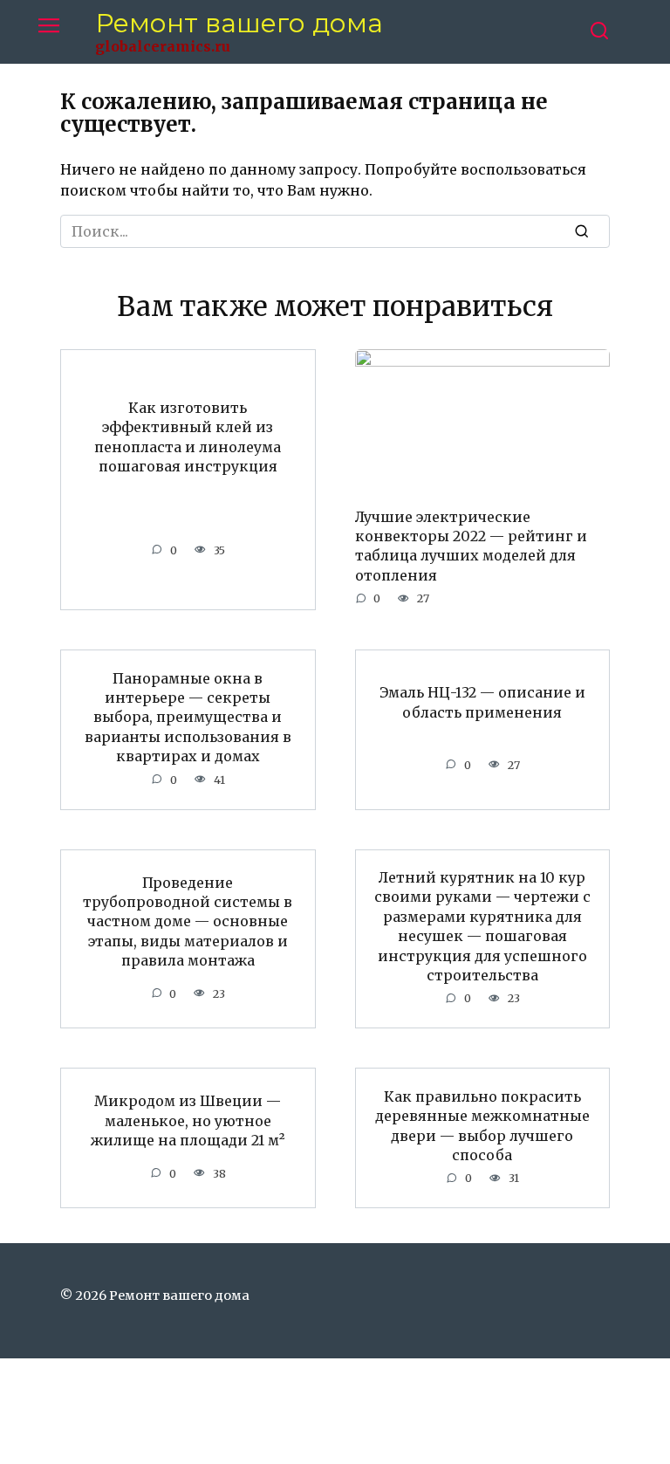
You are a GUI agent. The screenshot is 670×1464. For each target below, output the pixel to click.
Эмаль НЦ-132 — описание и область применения (482, 702)
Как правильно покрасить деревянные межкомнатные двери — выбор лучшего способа (482, 1125)
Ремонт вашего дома (239, 23)
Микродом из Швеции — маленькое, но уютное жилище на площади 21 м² (188, 1120)
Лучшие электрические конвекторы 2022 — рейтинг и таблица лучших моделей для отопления (471, 545)
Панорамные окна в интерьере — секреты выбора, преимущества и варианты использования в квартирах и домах (188, 717)
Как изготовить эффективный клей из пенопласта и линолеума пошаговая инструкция (187, 436)
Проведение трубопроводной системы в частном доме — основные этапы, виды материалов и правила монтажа (187, 921)
